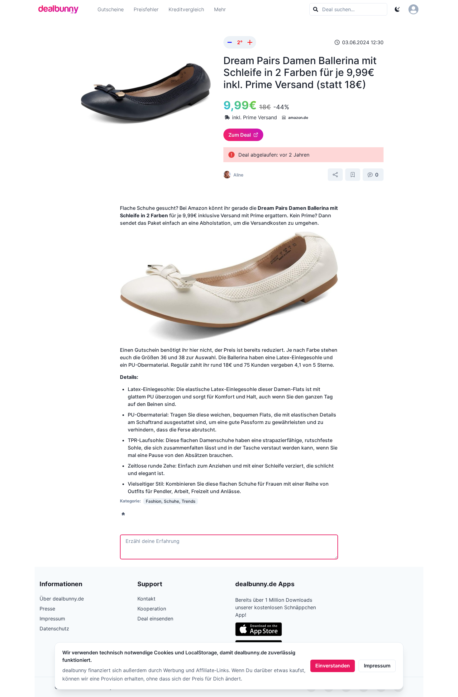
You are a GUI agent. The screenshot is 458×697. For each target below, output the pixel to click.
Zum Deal (239, 135)
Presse (47, 608)
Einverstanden (332, 665)
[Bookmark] (352, 174)
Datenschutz (54, 628)
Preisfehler (146, 9)
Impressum (377, 665)
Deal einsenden (155, 618)
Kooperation (151, 608)
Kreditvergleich (186, 9)
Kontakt (146, 599)
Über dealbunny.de (62, 599)
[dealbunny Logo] (60, 9)
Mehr (220, 9)
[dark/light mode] (397, 9)
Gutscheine (111, 9)
